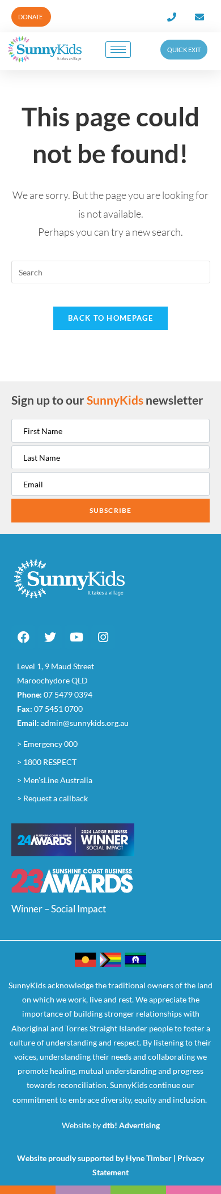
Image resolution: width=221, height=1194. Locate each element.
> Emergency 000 (47, 744)
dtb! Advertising (131, 1125)
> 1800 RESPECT (46, 762)
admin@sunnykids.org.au (85, 723)
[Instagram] (103, 637)
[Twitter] (50, 637)
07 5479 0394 (68, 694)
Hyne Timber (149, 1158)
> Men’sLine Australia (54, 780)
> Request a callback (52, 798)
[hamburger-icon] (118, 49)
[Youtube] (76, 637)
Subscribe (111, 510)
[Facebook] (23, 637)
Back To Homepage (110, 317)
